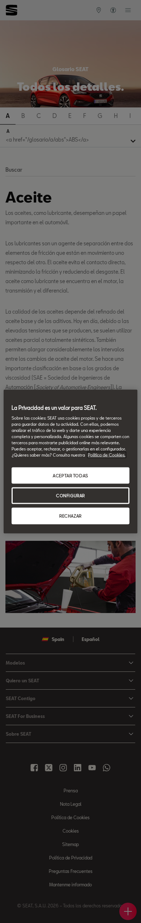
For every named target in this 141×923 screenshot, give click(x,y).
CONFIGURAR (70, 495)
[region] (71, 461)
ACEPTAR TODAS (70, 475)
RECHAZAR (70, 516)
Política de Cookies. (106, 455)
